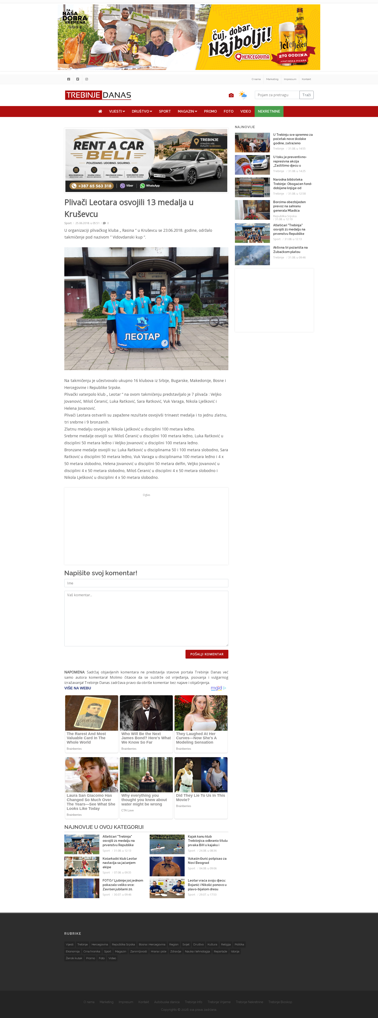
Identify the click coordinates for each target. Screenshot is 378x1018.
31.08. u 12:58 (297, 193)
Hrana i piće (158, 951)
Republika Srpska (285, 216)
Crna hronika (92, 951)
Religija (226, 944)
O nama (256, 79)
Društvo (141, 111)
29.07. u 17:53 (208, 894)
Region (173, 944)
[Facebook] (68, 79)
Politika (239, 944)
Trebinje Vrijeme (219, 1002)
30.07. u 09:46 (122, 894)
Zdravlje (175, 951)
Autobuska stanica (167, 1002)
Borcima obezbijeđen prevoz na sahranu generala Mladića (289, 206)
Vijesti (116, 111)
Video (245, 111)
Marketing (272, 79)
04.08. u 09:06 (208, 868)
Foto (228, 111)
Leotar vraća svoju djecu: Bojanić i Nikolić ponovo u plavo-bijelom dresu (207, 885)
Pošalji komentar (207, 654)
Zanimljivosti (138, 951)
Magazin (186, 111)
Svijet (185, 944)
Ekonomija (73, 951)
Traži (306, 94)
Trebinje (278, 148)
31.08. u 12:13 (122, 850)
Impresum (290, 79)
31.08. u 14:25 (297, 171)
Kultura (212, 944)
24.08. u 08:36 (208, 850)
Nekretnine (269, 111)
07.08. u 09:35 (122, 872)
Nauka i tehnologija (197, 951)
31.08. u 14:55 (297, 148)
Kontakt (306, 79)
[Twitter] (77, 79)
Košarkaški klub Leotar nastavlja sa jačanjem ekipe (120, 863)
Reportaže (220, 951)
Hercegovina (100, 944)
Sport (165, 111)
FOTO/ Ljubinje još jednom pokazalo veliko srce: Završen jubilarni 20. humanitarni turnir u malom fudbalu (123, 889)
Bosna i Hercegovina (152, 944)
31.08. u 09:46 (297, 257)
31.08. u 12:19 (283, 219)
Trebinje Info (193, 1002)
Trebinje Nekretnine (249, 1002)
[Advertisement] (38, 112)
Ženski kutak (74, 958)
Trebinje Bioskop (280, 1002)
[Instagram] (86, 79)
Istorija (235, 951)
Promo (210, 111)
